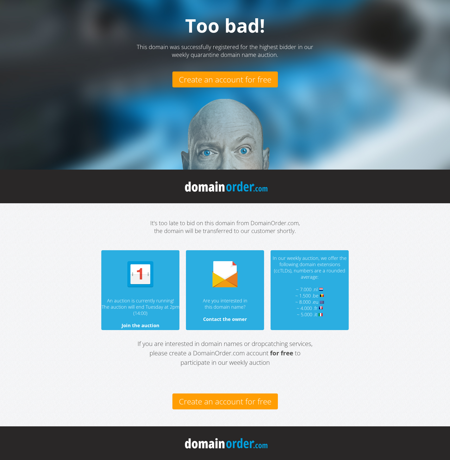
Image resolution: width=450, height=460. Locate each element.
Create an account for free (225, 79)
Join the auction (140, 325)
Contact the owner (225, 319)
